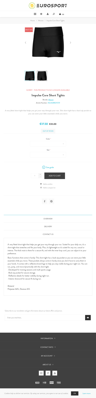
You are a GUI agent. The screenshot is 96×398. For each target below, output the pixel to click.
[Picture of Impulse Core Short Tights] (30, 71)
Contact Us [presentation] (48, 234)
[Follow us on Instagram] (41, 373)
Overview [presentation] (48, 218)
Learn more (86, 393)
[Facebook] (48, 373)
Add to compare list (49, 188)
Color (48, 139)
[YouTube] (54, 373)
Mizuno (51, 99)
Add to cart (55, 175)
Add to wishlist (47, 184)
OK (75, 393)
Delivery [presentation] (48, 226)
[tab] (48, 218)
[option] (29, 71)
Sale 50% (28, 30)
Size (48, 150)
